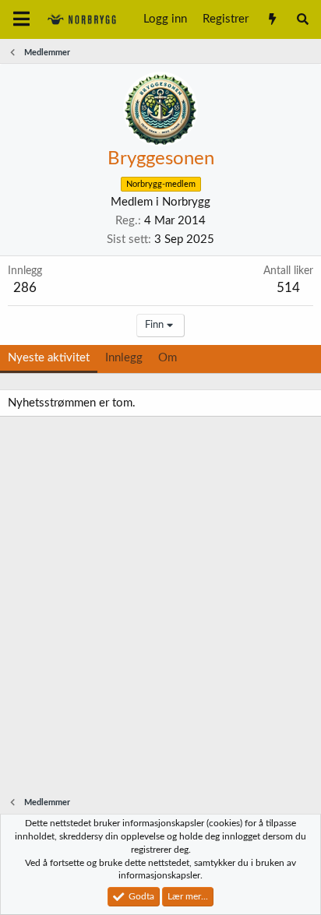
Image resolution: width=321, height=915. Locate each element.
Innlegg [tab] (124, 358)
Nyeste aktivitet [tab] (49, 358)
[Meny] (21, 19)
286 (25, 287)
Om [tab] (167, 358)
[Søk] (302, 19)
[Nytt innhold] (271, 19)
